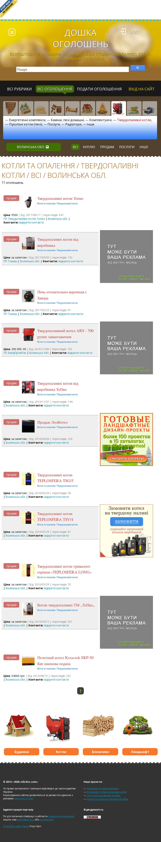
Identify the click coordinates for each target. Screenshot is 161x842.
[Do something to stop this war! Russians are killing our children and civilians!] (9, 9)
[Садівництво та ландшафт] (134, 108)
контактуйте (47, 819)
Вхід (133, 32)
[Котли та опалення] (118, 108)
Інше (90, 124)
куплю (89, 147)
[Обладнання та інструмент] (149, 108)
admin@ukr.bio (25, 819)
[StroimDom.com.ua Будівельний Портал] (92, 817)
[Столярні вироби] (10, 108)
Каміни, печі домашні (67, 120)
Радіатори (73, 124)
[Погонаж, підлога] (41, 108)
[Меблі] (72, 108)
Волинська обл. (31, 147)
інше (144, 147)
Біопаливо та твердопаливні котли (107, 792)
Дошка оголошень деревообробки (107, 799)
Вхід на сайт (142, 89)
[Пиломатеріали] (26, 108)
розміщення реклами (61, 816)
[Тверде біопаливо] (103, 108)
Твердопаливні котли (134, 120)
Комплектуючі (100, 120)
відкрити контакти (31, 222)
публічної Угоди (23, 798)
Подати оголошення (99, 89)
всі (75, 147)
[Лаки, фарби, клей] (56, 108)
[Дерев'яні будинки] (87, 108)
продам (107, 147)
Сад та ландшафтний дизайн (103, 795)
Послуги (54, 124)
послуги (126, 147)
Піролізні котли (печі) (25, 124)
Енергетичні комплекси (27, 120)
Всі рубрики (19, 89)
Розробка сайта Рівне (15, 826)
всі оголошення (55, 89)
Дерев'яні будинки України (102, 788)
